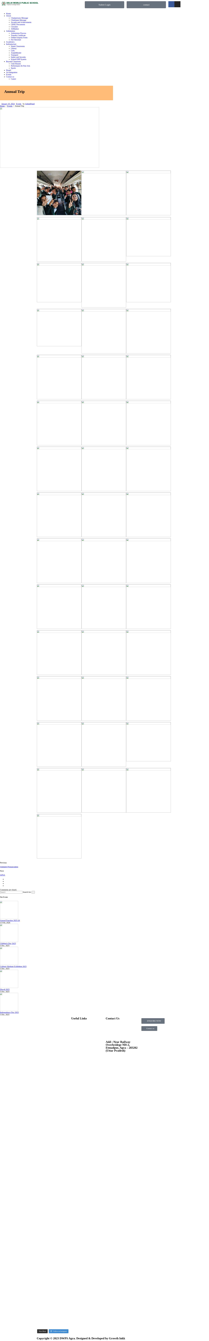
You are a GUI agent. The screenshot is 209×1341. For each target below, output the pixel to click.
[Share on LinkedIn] (5, 886)
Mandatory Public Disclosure (82, 1050)
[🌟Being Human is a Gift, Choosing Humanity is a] (61, 1164)
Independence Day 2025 (9, 1012)
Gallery (74, 1038)
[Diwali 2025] (9, 987)
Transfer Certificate (18, 35)
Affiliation (15, 29)
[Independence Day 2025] (9, 1010)
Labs (13, 51)
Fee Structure (16, 40)
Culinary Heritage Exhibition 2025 (13, 966)
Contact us (10, 77)
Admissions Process (18, 33)
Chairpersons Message (19, 18)
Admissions (10, 31)
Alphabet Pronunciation (9, 867)
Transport (14, 55)
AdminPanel (30, 104)
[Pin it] (5, 883)
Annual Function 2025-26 (10, 920)
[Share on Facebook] (5, 879)
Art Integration (11, 72)
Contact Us (75, 1042)
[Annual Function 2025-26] (9, 918)
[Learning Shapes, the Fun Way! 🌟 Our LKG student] (61, 1056)
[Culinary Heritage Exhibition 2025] (9, 964)
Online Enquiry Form (19, 38)
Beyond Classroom (13, 61)
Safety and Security (18, 57)
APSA (2, 875)
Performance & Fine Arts (20, 66)
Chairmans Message (18, 20)
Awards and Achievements (21, 22)
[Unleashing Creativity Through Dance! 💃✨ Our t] (44, 1076)
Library (14, 48)
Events (8, 75)
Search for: (27, 892)
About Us (75, 1025)
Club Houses (16, 64)
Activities (74, 1033)
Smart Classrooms (18, 46)
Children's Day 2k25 (8, 943)
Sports (13, 68)
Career (13, 79)
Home (8, 14)
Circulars (14, 27)
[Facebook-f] (171, 4)
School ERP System (18, 59)
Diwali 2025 (5, 989)
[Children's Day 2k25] (9, 941)
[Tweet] (5, 881)
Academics (10, 42)
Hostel (8, 70)
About (8, 16)
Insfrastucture (11, 44)
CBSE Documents (18, 24)
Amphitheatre (16, 53)
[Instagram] (177, 4)
